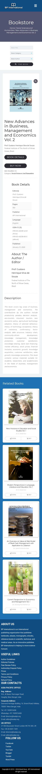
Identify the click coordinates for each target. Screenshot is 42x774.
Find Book (22, 64)
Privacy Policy (6, 677)
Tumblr (8, 756)
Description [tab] (12, 298)
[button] (35, 5)
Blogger (9, 753)
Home (12, 28)
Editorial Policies (7, 662)
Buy (30, 438)
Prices (3, 671)
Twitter (8, 746)
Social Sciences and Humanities (23, 173)
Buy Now (15, 166)
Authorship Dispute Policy (11, 668)
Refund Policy (6, 680)
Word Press (10, 760)
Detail (14, 438)
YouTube (9, 750)
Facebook (10, 743)
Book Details (15, 157)
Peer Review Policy (8, 665)
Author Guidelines (8, 659)
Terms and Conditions (9, 674)
